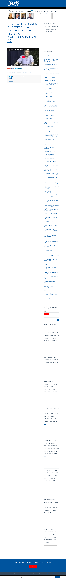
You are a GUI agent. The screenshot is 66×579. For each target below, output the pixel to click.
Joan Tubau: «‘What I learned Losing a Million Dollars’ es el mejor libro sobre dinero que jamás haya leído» (51, 232)
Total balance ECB (47, 155)
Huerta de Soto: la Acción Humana (50, 80)
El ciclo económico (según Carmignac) (50, 146)
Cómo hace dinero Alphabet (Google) (50, 127)
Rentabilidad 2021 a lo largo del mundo (51, 143)
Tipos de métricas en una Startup (50, 101)
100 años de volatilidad (48, 250)
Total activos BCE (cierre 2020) (49, 212)
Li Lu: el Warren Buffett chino (49, 167)
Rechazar (53, 577)
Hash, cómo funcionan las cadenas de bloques (52, 151)
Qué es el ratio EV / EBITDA (49, 129)
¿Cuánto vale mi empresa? (49, 96)
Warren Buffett (34, 72)
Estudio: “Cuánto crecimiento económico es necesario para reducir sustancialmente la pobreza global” (51, 183)
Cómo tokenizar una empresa (49, 158)
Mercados (13, 8)
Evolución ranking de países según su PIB (51, 179)
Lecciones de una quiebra (48, 293)
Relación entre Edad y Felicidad (49, 274)
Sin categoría (14, 72)
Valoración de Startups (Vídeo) (49, 283)
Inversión (23, 8)
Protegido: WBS (47, 55)
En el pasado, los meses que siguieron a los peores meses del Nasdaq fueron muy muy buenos (51, 131)
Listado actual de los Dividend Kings (50, 221)
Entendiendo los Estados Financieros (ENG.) (51, 213)
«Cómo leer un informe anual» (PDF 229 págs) (16, 12)
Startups (27, 8)
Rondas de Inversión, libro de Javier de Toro (51, 72)
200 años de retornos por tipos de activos (51, 173)
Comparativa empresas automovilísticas (51, 160)
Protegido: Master (47, 208)
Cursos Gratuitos (39, 8)
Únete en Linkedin (46, 8)
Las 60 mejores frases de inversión (50, 291)
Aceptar (57, 577)
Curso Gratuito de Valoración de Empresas (15, 10)
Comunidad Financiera (46, 574)
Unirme (33, 566)
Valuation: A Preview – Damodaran (50, 152)
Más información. (47, 577)
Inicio (10, 8)
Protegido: (46, 56)
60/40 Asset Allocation (48, 227)
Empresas (18, 8)
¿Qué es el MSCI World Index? (49, 287)
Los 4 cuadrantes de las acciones (50, 124)
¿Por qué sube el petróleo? (49, 126)
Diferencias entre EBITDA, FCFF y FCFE (51, 89)
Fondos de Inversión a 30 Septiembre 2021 (51, 161)
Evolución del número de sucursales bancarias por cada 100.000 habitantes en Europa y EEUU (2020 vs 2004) (51, 99)
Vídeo (30, 72)
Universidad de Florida (25, 72)
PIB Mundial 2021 (47, 144)
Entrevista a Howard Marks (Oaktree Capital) (52, 157)
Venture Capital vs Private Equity (50, 77)
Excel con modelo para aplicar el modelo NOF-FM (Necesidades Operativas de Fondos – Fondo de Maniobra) (51, 253)
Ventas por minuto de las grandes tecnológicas (52, 181)
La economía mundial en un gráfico (50, 115)
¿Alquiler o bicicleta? (48, 191)
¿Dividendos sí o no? (48, 192)
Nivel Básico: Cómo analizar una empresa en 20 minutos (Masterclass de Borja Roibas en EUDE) (38, 10)
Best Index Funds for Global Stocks (50, 81)
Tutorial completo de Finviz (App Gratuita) (51, 64)
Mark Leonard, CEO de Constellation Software (52, 70)
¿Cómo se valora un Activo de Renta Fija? (31, 12)
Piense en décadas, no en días (49, 139)
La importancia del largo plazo (49, 154)
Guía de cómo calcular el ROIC (49, 95)
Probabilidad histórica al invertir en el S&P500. (52, 150)
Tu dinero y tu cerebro (48, 79)
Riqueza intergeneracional (49, 117)
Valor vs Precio (47, 264)
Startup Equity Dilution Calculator (50, 62)
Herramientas (33, 8)
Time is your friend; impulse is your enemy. (51, 171)
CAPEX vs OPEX (47, 76)
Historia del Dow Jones (48, 118)
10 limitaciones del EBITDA (49, 196)
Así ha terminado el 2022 (49, 88)
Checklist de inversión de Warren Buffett (51, 91)
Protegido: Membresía (48, 265)
